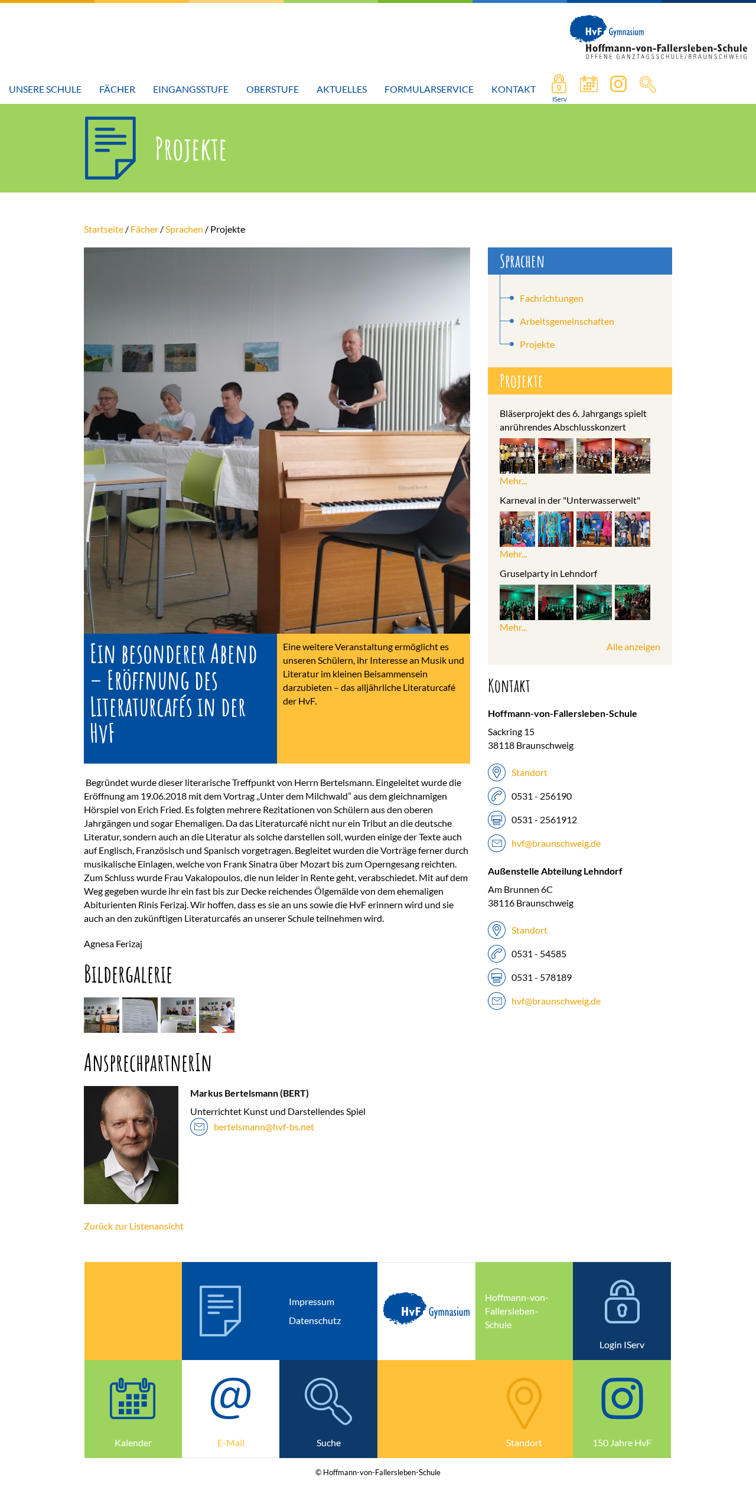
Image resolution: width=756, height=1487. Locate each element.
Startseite (103, 228)
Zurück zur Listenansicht (134, 1225)
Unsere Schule (45, 88)
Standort (529, 772)
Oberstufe (272, 88)
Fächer (117, 88)
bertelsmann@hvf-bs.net (264, 1126)
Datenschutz (315, 1320)
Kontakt (513, 88)
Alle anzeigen (633, 646)
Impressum (311, 1301)
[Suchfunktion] (589, 89)
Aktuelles (342, 88)
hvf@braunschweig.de (556, 843)
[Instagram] (618, 89)
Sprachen (184, 228)
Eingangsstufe (191, 88)
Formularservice (429, 88)
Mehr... (513, 480)
